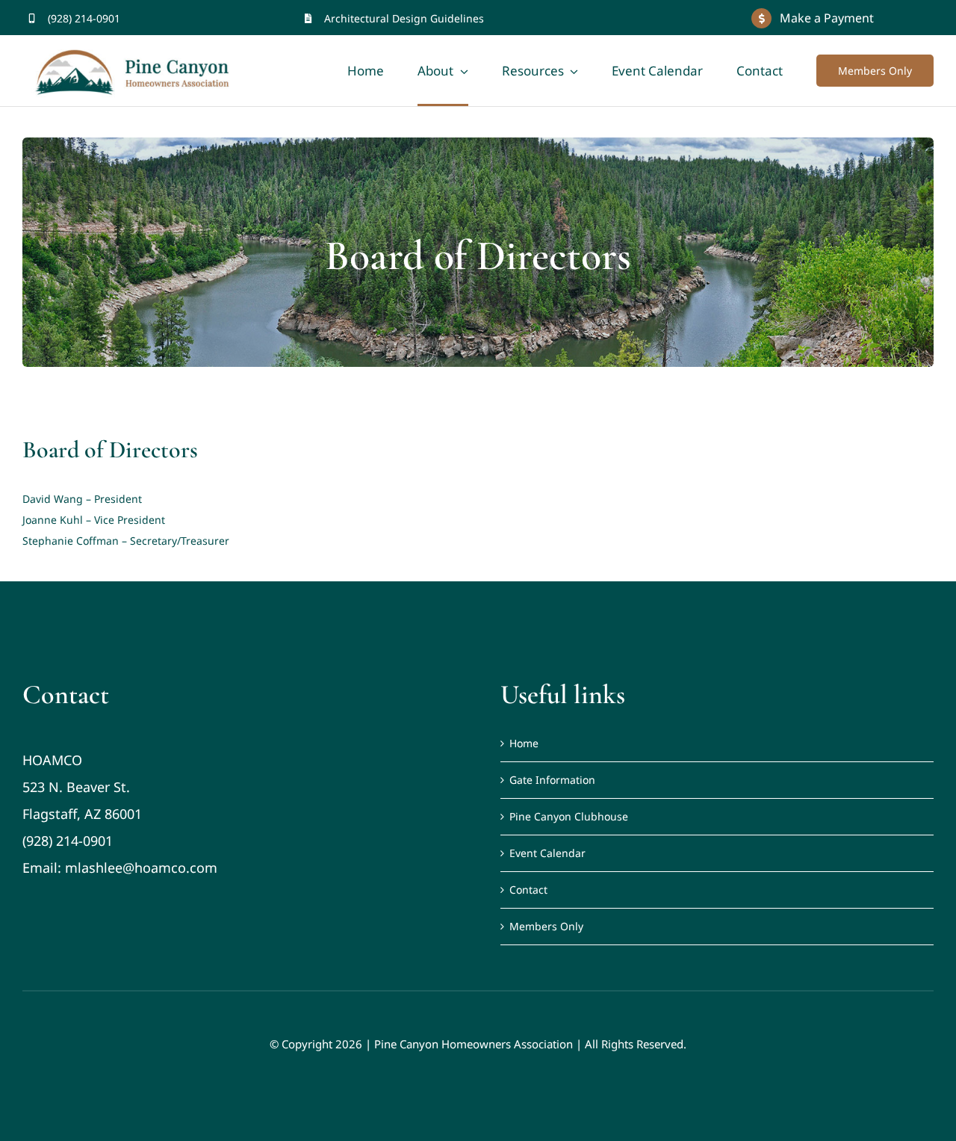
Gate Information (552, 780)
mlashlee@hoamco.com (141, 867)
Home (523, 743)
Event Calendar (547, 853)
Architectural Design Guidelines (404, 18)
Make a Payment (827, 18)
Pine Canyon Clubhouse (568, 816)
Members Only (546, 926)
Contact (528, 889)
